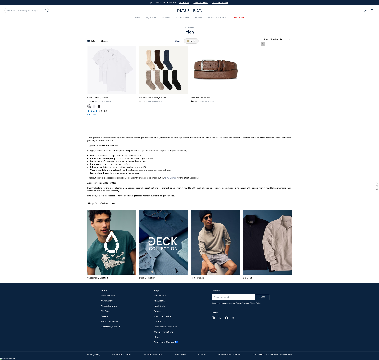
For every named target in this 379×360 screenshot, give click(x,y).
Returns (157, 311)
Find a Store (160, 295)
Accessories (182, 17)
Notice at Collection (121, 354)
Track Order (159, 306)
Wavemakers (107, 301)
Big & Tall (151, 17)
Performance (197, 278)
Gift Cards (105, 311)
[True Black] (99, 106)
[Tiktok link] (233, 317)
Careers (104, 316)
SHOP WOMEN (200, 3)
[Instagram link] (213, 317)
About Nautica (108, 295)
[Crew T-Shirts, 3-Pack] (111, 70)
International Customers (165, 326)
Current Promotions (163, 332)
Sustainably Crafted (97, 278)
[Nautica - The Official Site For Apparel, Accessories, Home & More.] (189, 10)
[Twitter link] (219, 318)
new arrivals (170, 178)
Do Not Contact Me (152, 354)
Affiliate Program (109, 306)
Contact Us (159, 321)
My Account (160, 301)
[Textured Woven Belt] (215, 70)
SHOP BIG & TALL (220, 3)
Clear (177, 41)
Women (166, 17)
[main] (189, 151)
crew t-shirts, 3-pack (97, 97)
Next (296, 2)
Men (137, 17)
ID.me (156, 337)
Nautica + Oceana (109, 321)
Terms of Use (241, 303)
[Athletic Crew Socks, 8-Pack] (163, 70)
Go (263, 44)
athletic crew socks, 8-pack (152, 97)
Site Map (202, 354)
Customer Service (162, 316)
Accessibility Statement (229, 354)
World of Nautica (217, 17)
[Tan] (89, 106)
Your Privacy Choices (164, 342)
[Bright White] (94, 106)
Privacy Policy (255, 303)
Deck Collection (147, 278)
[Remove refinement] (194, 41)
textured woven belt (200, 97)
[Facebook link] (226, 317)
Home (198, 17)
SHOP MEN (184, 3)
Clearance (238, 17)
